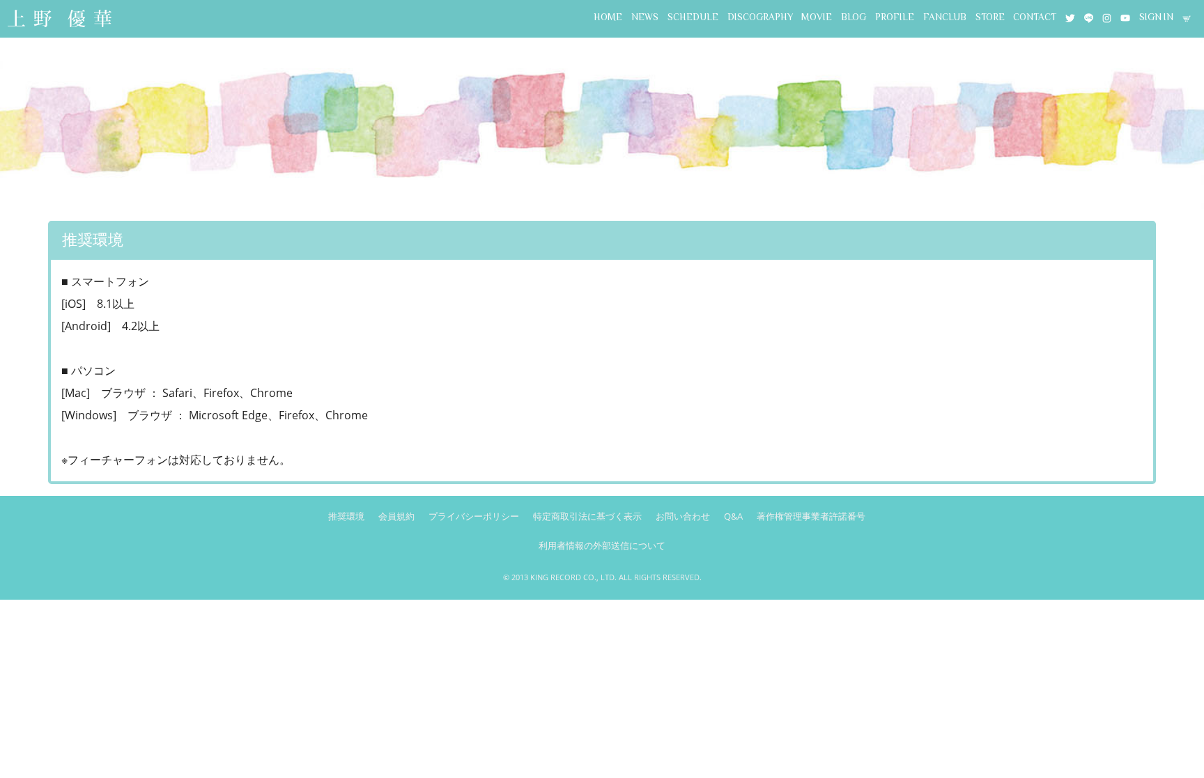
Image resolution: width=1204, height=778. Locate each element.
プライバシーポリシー (474, 516)
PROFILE (894, 17)
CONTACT (1034, 17)
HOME (608, 17)
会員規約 (396, 516)
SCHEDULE (692, 17)
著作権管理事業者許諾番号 (811, 516)
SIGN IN (1156, 17)
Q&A (733, 516)
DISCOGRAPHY (760, 17)
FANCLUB (944, 17)
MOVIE (816, 17)
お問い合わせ (683, 516)
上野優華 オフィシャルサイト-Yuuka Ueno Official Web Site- (59, 20)
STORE (990, 17)
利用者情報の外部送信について (602, 545)
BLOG (853, 17)
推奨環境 (346, 516)
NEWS (644, 17)
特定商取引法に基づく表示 (587, 516)
